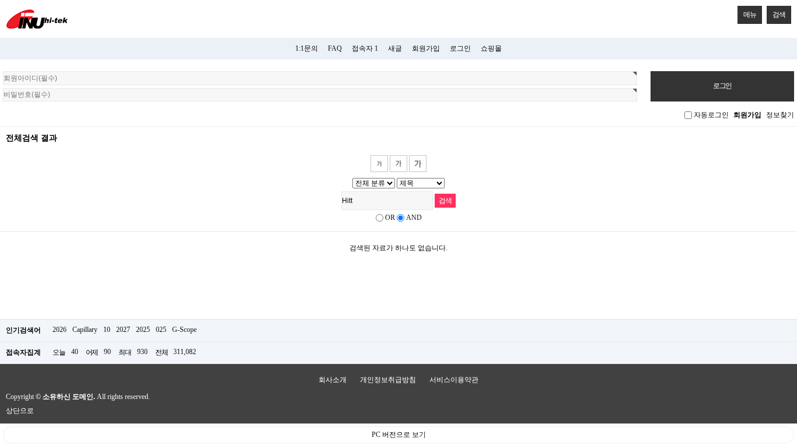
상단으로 (20, 411)
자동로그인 (711, 115)
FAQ (335, 48)
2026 (60, 330)
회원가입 (426, 48)
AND (414, 218)
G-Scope (184, 330)
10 (106, 330)
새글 (395, 48)
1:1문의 (306, 48)
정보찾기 (780, 115)
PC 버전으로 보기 (399, 434)
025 (161, 330)
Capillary (84, 330)
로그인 (460, 48)
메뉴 (749, 14)
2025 (143, 330)
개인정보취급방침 (388, 380)
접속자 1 (365, 48)
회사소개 (333, 380)
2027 (123, 330)
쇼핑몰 (491, 48)
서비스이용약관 (453, 380)
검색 (778, 14)
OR (390, 218)
